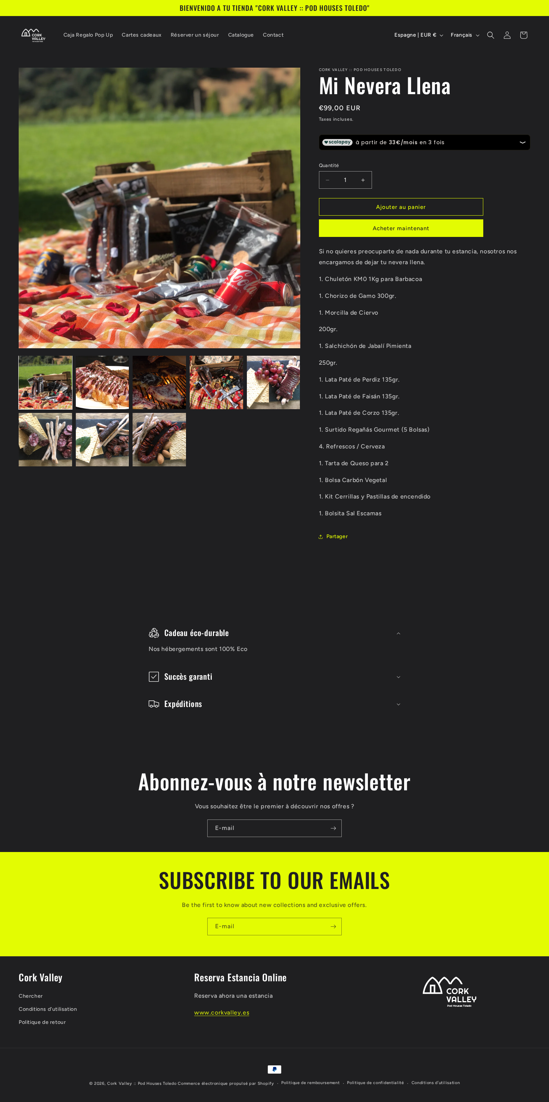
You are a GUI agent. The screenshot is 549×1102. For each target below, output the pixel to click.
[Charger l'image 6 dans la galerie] (45, 439)
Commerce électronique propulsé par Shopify (226, 1083)
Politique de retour (42, 1022)
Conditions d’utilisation (436, 1082)
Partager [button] (337, 536)
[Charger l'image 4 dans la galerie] (216, 382)
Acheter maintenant (401, 228)
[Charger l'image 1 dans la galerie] (45, 382)
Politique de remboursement (310, 1082)
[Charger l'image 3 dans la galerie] (159, 382)
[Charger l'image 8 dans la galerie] (159, 439)
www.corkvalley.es (221, 1012)
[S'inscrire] (333, 828)
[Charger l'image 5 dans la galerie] (273, 382)
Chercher (31, 996)
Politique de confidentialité (375, 1082)
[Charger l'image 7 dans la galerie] (102, 439)
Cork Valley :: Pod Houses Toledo (141, 1083)
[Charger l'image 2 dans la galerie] (102, 382)
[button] (491, 35)
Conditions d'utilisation (48, 1009)
